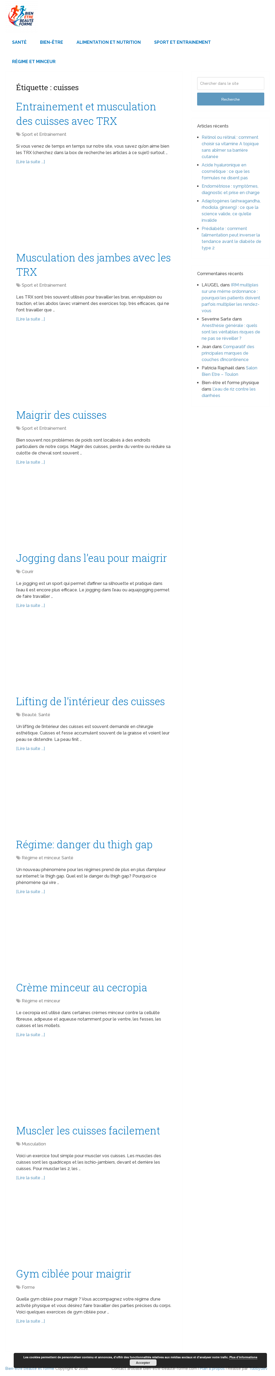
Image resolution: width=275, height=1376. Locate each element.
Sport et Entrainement (182, 42)
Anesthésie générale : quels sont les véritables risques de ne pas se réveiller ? (231, 332)
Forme (28, 1287)
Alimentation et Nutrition (109, 42)
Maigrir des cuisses (61, 414)
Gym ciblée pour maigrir (73, 1273)
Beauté (29, 714)
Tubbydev (258, 1368)
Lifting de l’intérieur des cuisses (90, 701)
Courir (27, 571)
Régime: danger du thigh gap (84, 844)
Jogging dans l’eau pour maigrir (91, 558)
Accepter (143, 1362)
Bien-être (51, 42)
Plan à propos (212, 1368)
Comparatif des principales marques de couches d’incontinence (228, 353)
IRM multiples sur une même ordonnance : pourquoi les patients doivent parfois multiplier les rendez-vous (231, 297)
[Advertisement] (94, 210)
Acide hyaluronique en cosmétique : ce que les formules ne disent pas (226, 171)
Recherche (230, 99)
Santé (19, 42)
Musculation (34, 1143)
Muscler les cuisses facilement (88, 1130)
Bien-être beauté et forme (29, 1368)
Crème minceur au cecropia (81, 987)
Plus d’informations (243, 1357)
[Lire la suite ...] (30, 161)
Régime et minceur (34, 61)
